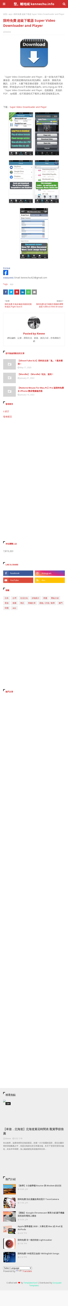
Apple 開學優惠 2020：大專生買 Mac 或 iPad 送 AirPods (40, 1228)
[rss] (50, 580)
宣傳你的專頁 (8, 278)
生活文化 (24, 598)
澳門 (60, 603)
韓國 (7, 608)
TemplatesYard (30, 1282)
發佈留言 (7, 416)
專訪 (22, 603)
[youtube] (18, 580)
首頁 (5, 14)
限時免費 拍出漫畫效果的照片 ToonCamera (38, 1199)
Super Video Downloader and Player (28, 106)
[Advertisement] (34, 457)
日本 (7, 598)
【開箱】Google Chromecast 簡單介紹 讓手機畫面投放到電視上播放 (41, 1214)
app (10, 14)
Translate (27, 1271)
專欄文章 (32, 603)
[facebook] (18, 573)
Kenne (8, 32)
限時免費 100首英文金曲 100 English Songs (38, 1253)
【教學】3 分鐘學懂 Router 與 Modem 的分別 (39, 1185)
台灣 (14, 598)
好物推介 (35, 598)
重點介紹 (55, 598)
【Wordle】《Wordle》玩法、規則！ (36, 374)
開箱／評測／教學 (47, 603)
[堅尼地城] (5, 274)
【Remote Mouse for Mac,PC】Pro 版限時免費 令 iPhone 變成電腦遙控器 (41, 389)
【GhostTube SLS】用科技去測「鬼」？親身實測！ (40, 362)
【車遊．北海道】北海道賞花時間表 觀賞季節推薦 (33, 1131)
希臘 (45, 598)
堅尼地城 (6, 268)
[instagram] (50, 573)
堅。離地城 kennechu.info (34, 4)
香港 (7, 603)
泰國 (14, 603)
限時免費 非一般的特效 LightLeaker (35, 1239)
